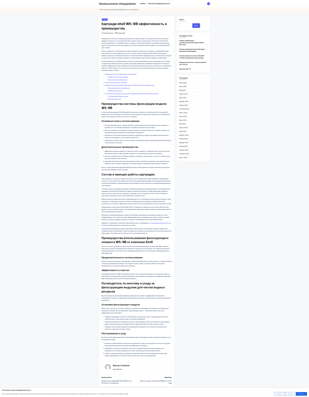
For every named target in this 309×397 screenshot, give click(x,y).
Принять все (301, 394)
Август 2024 (183, 112)
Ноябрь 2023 (183, 146)
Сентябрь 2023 (184, 154)
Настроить (279, 394)
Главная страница (103, 9)
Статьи (104, 19)
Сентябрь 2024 (184, 109)
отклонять (290, 394)
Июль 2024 (183, 116)
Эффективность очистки (115, 91)
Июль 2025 (183, 83)
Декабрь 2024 (183, 101)
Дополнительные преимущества (117, 80)
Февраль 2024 (184, 135)
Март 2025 (182, 98)
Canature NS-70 (185, 69)
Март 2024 (182, 131)
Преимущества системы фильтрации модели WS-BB (120, 74)
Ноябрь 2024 (183, 105)
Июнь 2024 (183, 120)
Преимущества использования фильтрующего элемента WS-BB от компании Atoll (129, 85)
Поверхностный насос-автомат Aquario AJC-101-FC (192, 63)
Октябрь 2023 (183, 150)
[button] (117, 369)
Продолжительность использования (118, 88)
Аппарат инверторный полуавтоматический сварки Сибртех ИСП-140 (191, 42)
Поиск (181, 19)
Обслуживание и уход (114, 99)
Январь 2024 (183, 139)
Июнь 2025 (183, 86)
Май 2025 (182, 90)
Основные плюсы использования (118, 77)
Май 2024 (182, 124)
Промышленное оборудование (117, 3)
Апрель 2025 (183, 94)
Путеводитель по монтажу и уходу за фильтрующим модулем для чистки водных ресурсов (132, 93)
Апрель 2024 (183, 127)
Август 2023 (183, 157)
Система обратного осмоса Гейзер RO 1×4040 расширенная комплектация (191, 57)
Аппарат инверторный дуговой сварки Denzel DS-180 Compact (192, 50)
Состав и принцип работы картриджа (116, 82)
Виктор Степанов (121, 365)
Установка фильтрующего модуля (118, 96)
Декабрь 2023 (183, 142)
